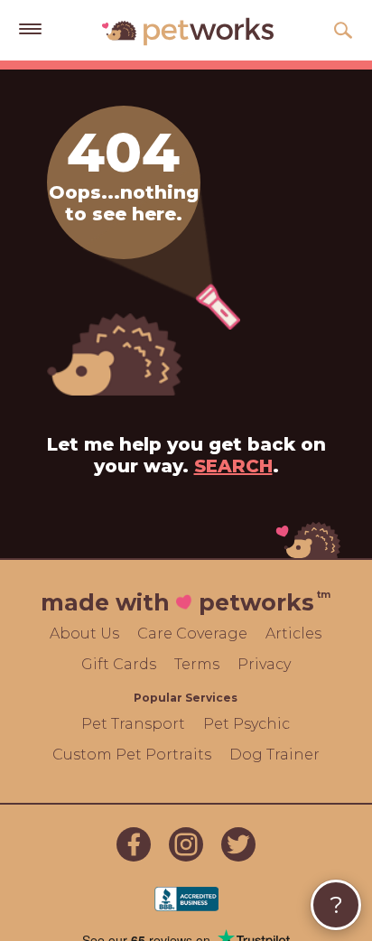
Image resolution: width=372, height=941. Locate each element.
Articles (293, 633)
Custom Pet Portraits (131, 754)
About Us (84, 633)
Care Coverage (192, 633)
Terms (196, 664)
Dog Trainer (274, 754)
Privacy (264, 664)
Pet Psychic (246, 723)
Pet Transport (133, 723)
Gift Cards (118, 664)
